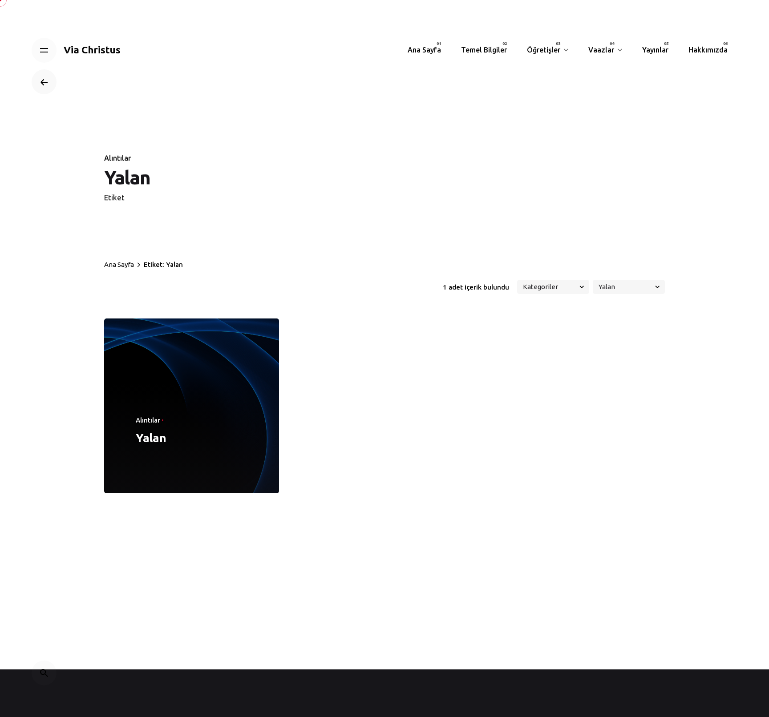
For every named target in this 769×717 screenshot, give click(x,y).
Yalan (151, 437)
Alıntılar (117, 158)
